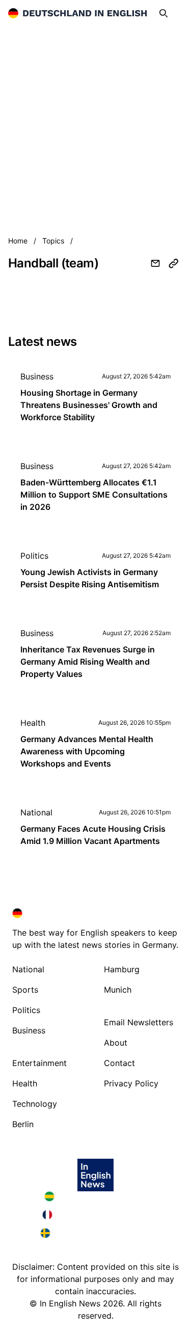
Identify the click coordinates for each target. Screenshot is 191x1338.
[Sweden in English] (95, 1233)
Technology (34, 1104)
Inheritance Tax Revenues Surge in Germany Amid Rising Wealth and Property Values (87, 661)
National (36, 812)
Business (36, 376)
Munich (117, 990)
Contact (119, 1063)
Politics (34, 556)
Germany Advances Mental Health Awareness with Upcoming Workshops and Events (86, 751)
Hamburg (122, 969)
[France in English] (95, 1215)
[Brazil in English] (95, 1196)
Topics (54, 240)
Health (32, 723)
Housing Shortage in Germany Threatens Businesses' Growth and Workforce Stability (88, 405)
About (115, 1042)
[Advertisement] (95, 127)
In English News (70, 1303)
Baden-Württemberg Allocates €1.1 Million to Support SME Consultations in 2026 (94, 494)
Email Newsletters (138, 1022)
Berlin (23, 1124)
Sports (25, 990)
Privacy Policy (131, 1083)
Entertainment (39, 1063)
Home (19, 240)
